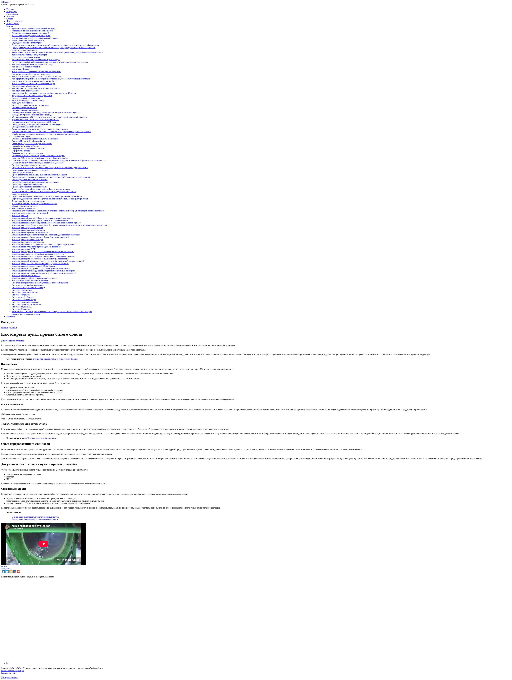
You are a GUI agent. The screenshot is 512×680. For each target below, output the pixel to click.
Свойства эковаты (20, 194)
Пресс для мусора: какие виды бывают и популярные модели (39, 175)
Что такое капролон (21, 295)
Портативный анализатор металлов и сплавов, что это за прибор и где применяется (50, 167)
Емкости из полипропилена (24, 50)
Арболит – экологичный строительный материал (34, 28)
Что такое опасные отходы (24, 299)
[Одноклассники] (11, 571)
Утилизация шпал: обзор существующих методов (34, 278)
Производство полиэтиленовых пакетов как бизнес (35, 182)
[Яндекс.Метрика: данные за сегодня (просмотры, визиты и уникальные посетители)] (9, 678)
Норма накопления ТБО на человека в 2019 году (34, 122)
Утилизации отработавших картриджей (30, 213)
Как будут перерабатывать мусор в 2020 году (32, 64)
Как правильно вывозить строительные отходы (33, 83)
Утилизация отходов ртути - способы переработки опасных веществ (43, 251)
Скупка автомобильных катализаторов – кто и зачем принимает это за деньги (47, 196)
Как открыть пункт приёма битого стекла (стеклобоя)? (36, 76)
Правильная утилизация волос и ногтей (30, 170)
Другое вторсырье (14, 21)
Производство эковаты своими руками (29, 187)
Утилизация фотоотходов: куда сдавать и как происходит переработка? (44, 273)
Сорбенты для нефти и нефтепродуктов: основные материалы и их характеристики (50, 199)
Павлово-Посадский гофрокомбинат (28, 141)
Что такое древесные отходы (25, 292)
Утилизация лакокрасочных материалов (30, 232)
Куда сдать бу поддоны (22, 103)
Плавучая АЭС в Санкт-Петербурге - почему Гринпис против (40, 158)
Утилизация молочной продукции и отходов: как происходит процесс (44, 244)
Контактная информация (12, 670)
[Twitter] (7, 571)
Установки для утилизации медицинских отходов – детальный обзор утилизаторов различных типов (58, 211)
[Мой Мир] (14, 571)
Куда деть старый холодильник (26, 98)
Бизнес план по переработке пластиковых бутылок (35, 38)
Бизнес (4, 566)
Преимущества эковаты (22, 172)
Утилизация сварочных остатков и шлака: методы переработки (40, 259)
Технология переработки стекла (41, 438)
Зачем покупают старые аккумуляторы (29, 55)
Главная (10, 9)
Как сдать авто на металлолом (25, 91)
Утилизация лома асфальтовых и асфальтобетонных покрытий (40, 237)
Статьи (9, 26)
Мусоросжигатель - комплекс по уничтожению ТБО (35, 119)
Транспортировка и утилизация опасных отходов (34, 203)
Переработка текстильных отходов (27, 153)
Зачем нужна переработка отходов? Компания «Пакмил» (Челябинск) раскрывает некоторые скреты (57, 52)
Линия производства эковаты (25, 110)
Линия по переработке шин (24, 107)
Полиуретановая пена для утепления (28, 165)
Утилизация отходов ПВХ (24, 249)
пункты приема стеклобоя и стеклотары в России (55, 359)
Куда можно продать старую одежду (28, 100)
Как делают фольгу (20, 69)
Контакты (10, 316)
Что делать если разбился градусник (28, 285)
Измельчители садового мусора (26, 57)
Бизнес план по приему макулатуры (28, 40)
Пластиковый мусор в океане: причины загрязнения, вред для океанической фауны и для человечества (58, 160)
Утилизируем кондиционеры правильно (30, 280)
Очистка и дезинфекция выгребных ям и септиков (35, 139)
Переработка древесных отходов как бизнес (32, 143)
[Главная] (5, 2)
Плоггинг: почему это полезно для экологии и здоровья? (37, 163)
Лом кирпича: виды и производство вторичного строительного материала (45, 112)
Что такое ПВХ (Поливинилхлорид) (28, 287)
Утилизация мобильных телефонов (28, 242)
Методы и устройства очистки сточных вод (31, 115)
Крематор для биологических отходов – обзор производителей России (44, 93)
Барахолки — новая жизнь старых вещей (30, 33)
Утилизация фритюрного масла (26, 275)
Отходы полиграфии (21, 136)
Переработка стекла (21, 151)
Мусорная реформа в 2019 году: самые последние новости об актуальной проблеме (50, 117)
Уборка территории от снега (24, 206)
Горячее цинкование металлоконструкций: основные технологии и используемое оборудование (55, 45)
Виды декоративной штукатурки (27, 43)
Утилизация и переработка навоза (27, 227)
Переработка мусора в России (25, 146)
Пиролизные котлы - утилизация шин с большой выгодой (38, 155)
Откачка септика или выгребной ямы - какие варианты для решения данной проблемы (51, 131)
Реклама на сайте (9, 673)
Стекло (9, 19)
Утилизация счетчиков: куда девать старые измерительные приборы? (43, 271)
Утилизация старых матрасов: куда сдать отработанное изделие (40, 268)
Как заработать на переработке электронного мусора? (36, 71)
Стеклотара (6, 569)
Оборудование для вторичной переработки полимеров (36, 124)
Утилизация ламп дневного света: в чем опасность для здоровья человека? (46, 235)
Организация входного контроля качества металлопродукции (40, 129)
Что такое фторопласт (21, 309)
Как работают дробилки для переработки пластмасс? (36, 88)
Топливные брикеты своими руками (28, 201)
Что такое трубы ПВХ (22, 307)
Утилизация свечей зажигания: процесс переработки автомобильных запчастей (48, 261)
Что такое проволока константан (26, 304)
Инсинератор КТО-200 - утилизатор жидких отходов (36, 59)
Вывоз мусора (12, 23)
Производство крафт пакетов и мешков (29, 179)
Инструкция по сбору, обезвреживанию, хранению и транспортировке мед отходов (50, 62)
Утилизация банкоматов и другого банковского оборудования (40, 220)
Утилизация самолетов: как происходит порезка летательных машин (43, 256)
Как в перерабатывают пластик (26, 67)
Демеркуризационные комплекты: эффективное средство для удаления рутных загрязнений (53, 47)
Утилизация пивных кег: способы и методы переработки (38, 254)
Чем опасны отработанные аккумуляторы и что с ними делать (40, 283)
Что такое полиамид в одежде (25, 302)
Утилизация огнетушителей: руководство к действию (36, 247)
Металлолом (12, 14)
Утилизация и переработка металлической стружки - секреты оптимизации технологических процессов (59, 225)
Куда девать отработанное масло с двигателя (32, 95)
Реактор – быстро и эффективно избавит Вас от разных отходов (41, 189)
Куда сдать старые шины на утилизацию (30, 105)
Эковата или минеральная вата (26, 314)
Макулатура (11, 11)
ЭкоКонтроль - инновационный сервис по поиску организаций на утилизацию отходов (52, 311)
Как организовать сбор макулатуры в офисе (31, 74)
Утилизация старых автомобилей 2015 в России (33, 266)
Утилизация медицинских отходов (27, 239)
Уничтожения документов (24, 208)
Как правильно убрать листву (25, 86)
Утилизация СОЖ (20, 215)
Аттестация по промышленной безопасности (32, 31)
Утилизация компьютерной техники (28, 230)
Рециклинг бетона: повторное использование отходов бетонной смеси (44, 191)
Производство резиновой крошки (27, 184)
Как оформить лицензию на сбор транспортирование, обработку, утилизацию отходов (51, 79)
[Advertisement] (81, 620)
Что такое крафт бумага (22, 297)
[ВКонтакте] (3, 571)
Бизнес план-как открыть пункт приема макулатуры (35, 517)
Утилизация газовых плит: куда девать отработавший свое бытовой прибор (46, 223)
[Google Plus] (18, 571)
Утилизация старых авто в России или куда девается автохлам (40, 263)
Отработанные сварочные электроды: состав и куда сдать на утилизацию (45, 134)
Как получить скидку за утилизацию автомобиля (34, 81)
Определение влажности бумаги (26, 127)
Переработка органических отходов (28, 148)
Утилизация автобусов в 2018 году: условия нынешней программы (42, 218)
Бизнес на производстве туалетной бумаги (31, 35)
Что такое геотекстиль (22, 290)
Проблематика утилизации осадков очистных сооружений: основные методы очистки (51, 177)
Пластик (10, 16)
